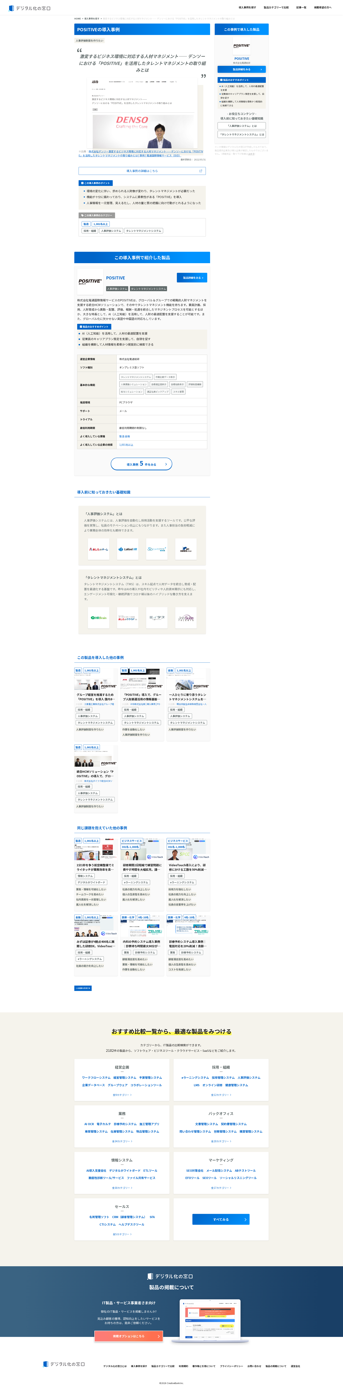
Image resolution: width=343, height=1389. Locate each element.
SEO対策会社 (194, 1170)
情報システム (85, 876)
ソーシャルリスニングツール (238, 1178)
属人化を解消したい (87, 904)
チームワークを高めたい (90, 894)
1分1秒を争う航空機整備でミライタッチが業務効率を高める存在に (95, 867)
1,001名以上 (101, 224)
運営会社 (295, 1366)
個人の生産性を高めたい (136, 894)
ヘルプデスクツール (131, 1224)
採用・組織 (90, 230)
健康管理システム (236, 1085)
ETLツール (150, 1170)
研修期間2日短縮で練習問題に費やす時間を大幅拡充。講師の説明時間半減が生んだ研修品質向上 (142, 867)
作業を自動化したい (133, 729)
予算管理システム (150, 1077)
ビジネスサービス (132, 840)
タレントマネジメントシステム (143, 230)
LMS (197, 1085)
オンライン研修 (212, 1085)
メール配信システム (219, 1170)
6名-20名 (143, 917)
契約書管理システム (234, 1124)
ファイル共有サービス (141, 1178)
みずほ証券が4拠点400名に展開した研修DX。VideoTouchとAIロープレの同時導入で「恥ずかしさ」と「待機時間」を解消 (96, 943)
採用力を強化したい (179, 889)
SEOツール (209, 1178)
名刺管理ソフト (99, 1217)
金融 (127, 436)
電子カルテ (104, 1124)
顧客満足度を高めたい (134, 959)
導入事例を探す (247, 7)
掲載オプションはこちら (129, 1336)
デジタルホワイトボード (91, 882)
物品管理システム (147, 1131)
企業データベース (93, 1085)
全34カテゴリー (121, 1141)
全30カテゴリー (121, 1188)
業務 (126, 952)
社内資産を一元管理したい (91, 899)
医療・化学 (128, 917)
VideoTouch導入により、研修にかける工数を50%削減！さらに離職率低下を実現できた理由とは (188, 867)
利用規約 (183, 1366)
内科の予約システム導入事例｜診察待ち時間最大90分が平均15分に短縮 (141, 943)
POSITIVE (115, 278)
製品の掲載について (276, 1366)
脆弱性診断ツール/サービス (106, 1178)
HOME (77, 18)
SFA (152, 1217)
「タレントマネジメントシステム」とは (241, 134)
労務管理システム (225, 1131)
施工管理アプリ (150, 1124)
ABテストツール (245, 1170)
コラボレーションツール (146, 1085)
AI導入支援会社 (96, 1170)
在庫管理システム (122, 1131)
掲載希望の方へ (323, 7)
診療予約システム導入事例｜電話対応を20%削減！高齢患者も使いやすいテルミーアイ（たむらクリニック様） (188, 943)
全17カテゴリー (220, 1188)
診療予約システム (145, 952)
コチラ (251, 153)
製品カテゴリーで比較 (276, 7)
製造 (86, 224)
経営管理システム (124, 1077)
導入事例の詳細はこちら (142, 171)
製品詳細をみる (192, 277)
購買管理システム (251, 1131)
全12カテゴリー (220, 1095)
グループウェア (118, 1085)
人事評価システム (111, 230)
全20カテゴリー (220, 1141)
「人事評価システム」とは (242, 125)
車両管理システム (96, 1131)
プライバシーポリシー (231, 1366)
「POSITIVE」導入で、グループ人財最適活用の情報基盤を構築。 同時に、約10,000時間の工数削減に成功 (142, 697)
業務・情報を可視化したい (91, 889)
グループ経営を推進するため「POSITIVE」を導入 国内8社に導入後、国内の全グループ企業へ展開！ (96, 697)
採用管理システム (223, 1077)
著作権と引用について (204, 1366)
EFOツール (192, 1178)
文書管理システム (206, 1124)
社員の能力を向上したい (136, 889)
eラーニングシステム (136, 882)
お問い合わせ (254, 1366)
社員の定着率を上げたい (182, 904)
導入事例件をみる (141, 462)
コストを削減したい (179, 969)
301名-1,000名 (130, 847)
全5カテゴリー (121, 1234)
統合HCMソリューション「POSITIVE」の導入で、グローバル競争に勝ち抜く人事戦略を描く (95, 773)
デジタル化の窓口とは (115, 1366)
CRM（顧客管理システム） (129, 1217)
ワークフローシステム (96, 1077)
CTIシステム (108, 1224)
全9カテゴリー (121, 1095)
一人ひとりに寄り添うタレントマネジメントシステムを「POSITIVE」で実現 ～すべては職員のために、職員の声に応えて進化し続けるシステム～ (187, 697)
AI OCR (89, 1124)
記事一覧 (301, 7)
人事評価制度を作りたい (90, 729)
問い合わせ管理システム (195, 1131)
